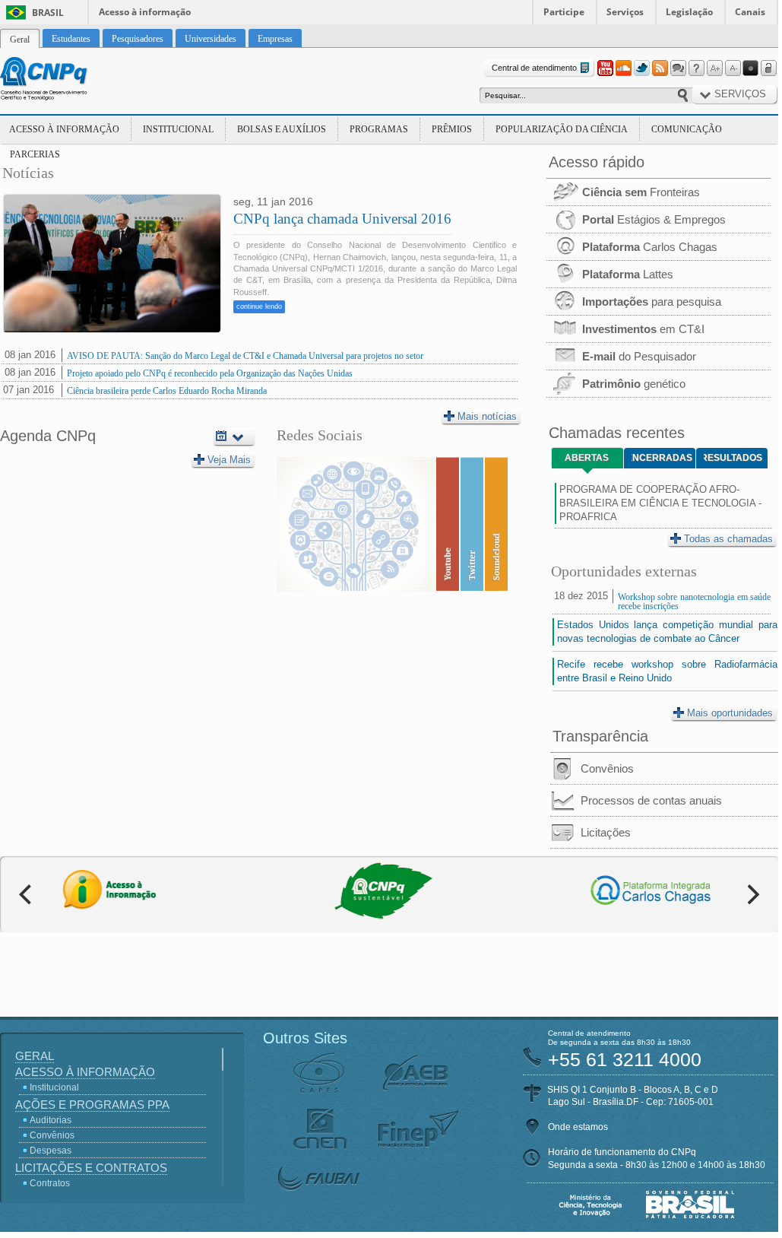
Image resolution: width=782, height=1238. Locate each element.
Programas (379, 129)
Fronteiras (641, 192)
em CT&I (643, 328)
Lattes (627, 274)
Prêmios (452, 129)
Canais (750, 11)
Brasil (48, 12)
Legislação (689, 11)
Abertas (587, 457)
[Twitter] (641, 68)
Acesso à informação (145, 11)
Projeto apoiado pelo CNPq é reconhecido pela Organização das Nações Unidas (210, 373)
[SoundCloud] (623, 68)
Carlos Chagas (649, 246)
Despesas (50, 1150)
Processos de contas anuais (651, 800)
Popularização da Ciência (561, 129)
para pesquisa (651, 301)
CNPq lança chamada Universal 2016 (342, 219)
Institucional (178, 129)
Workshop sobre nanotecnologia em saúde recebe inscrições (694, 601)
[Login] (769, 68)
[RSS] (659, 68)
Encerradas (662, 457)
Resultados (733, 457)
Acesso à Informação (64, 129)
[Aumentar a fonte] (714, 68)
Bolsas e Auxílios (281, 129)
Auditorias (50, 1120)
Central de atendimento (534, 67)
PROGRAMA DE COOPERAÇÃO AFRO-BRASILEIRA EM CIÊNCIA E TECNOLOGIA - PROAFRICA (660, 503)
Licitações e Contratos (91, 1167)
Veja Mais (229, 459)
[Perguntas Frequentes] (696, 68)
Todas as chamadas (728, 538)
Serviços (625, 11)
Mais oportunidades (730, 713)
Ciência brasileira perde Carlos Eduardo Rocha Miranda (167, 390)
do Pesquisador (639, 356)
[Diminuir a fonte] (732, 68)
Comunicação (686, 129)
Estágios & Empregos (654, 219)
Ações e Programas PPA (92, 1104)
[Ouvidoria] (678, 68)
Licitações (606, 832)
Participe (563, 11)
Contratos (50, 1183)
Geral (34, 1055)
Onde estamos (578, 1127)
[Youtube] (605, 68)
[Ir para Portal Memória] (62, 80)
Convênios (607, 768)
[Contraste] (750, 68)
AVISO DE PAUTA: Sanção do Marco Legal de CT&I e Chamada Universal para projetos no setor (245, 355)
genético (633, 383)
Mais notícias (487, 416)
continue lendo (259, 306)
